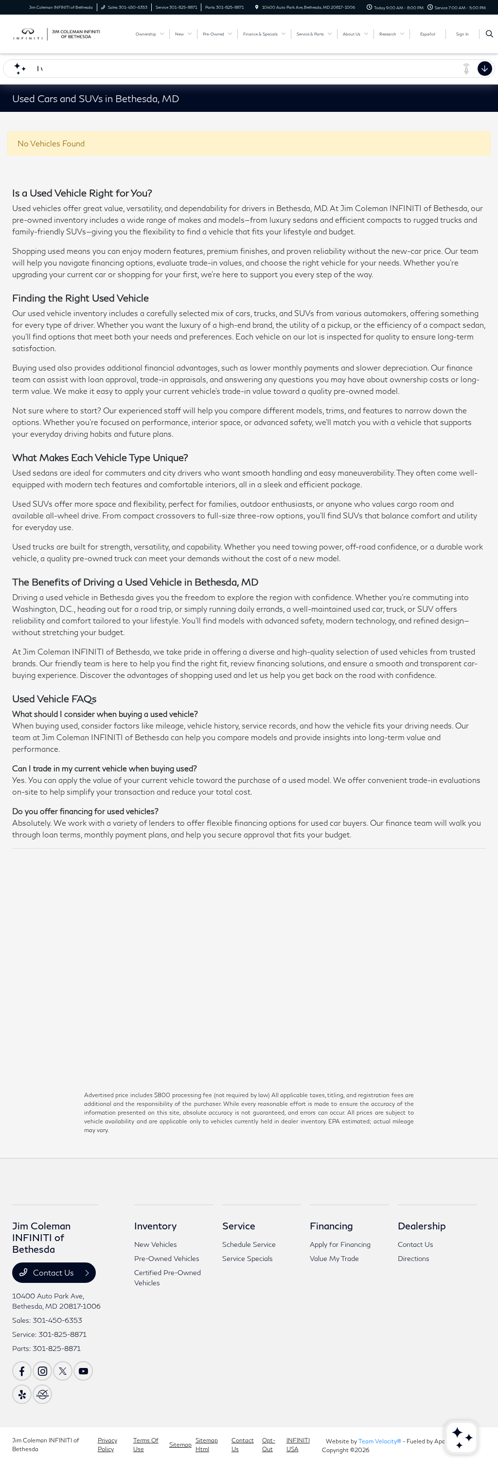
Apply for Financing (340, 1244)
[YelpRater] (22, 1394)
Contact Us (53, 1272)
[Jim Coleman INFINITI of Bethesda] (56, 32)
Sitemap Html (207, 1445)
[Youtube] (83, 1371)
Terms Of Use (146, 1445)
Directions (413, 1258)
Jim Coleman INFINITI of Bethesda (45, 1445)
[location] (256, 7)
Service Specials (247, 1258)
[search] (489, 34)
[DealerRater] (42, 1394)
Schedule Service (249, 1244)
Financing (331, 1225)
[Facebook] (22, 1371)
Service (238, 1225)
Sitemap (180, 1444)
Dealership (422, 1225)
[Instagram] (42, 1371)
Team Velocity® (379, 1441)
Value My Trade (334, 1258)
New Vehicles (155, 1244)
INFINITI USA (298, 1445)
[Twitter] (62, 1371)
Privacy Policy (107, 1445)
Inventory (155, 1225)
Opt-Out (268, 1445)
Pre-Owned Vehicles (166, 1258)
